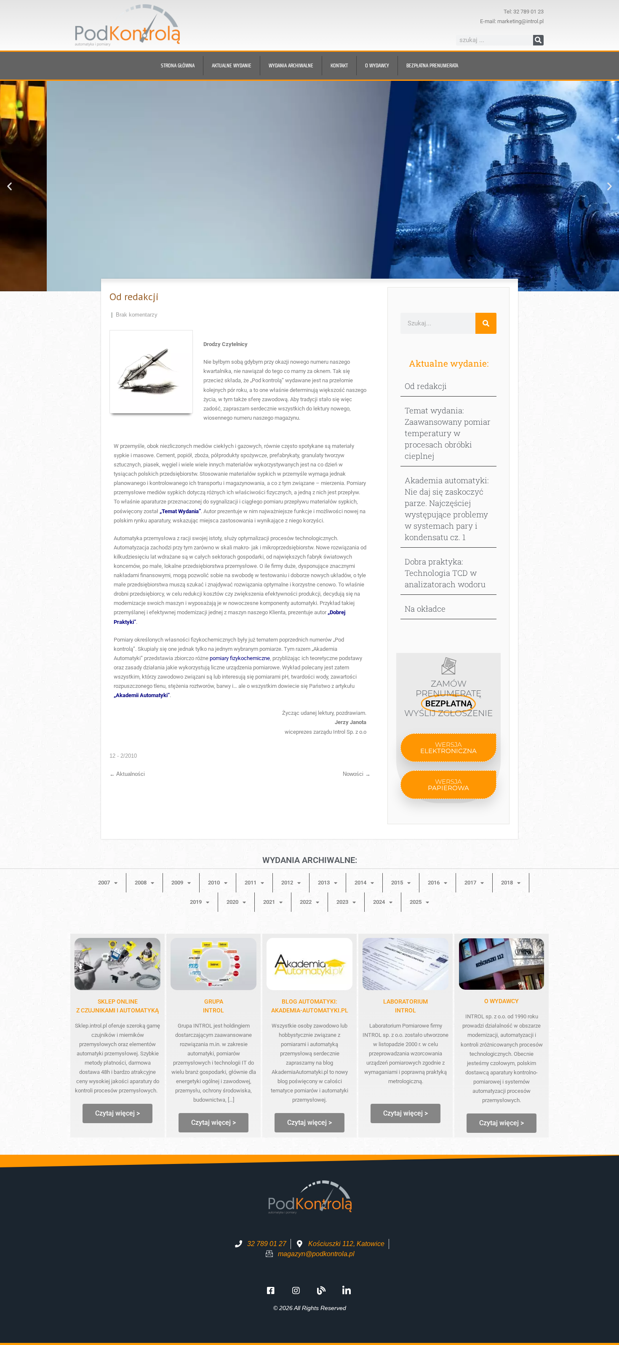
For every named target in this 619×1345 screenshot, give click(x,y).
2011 (250, 882)
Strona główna (178, 65)
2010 (214, 882)
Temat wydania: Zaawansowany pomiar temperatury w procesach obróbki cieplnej (448, 433)
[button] (9, 186)
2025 (416, 902)
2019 (196, 902)
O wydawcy (377, 65)
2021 (269, 902)
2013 (324, 882)
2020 (232, 902)
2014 (360, 882)
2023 (342, 902)
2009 (177, 882)
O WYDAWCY (501, 1001)
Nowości (357, 774)
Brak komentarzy (136, 315)
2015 (397, 882)
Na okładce (425, 608)
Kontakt (339, 65)
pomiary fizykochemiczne (240, 658)
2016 (434, 882)
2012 (287, 882)
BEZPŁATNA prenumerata (432, 65)
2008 (141, 882)
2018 (507, 882)
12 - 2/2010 (123, 756)
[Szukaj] (538, 40)
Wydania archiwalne (291, 65)
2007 (104, 882)
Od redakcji (426, 386)
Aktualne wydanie (231, 65)
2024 (379, 902)
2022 (306, 902)
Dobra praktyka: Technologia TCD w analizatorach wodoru (445, 572)
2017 (470, 882)
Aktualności (127, 774)
